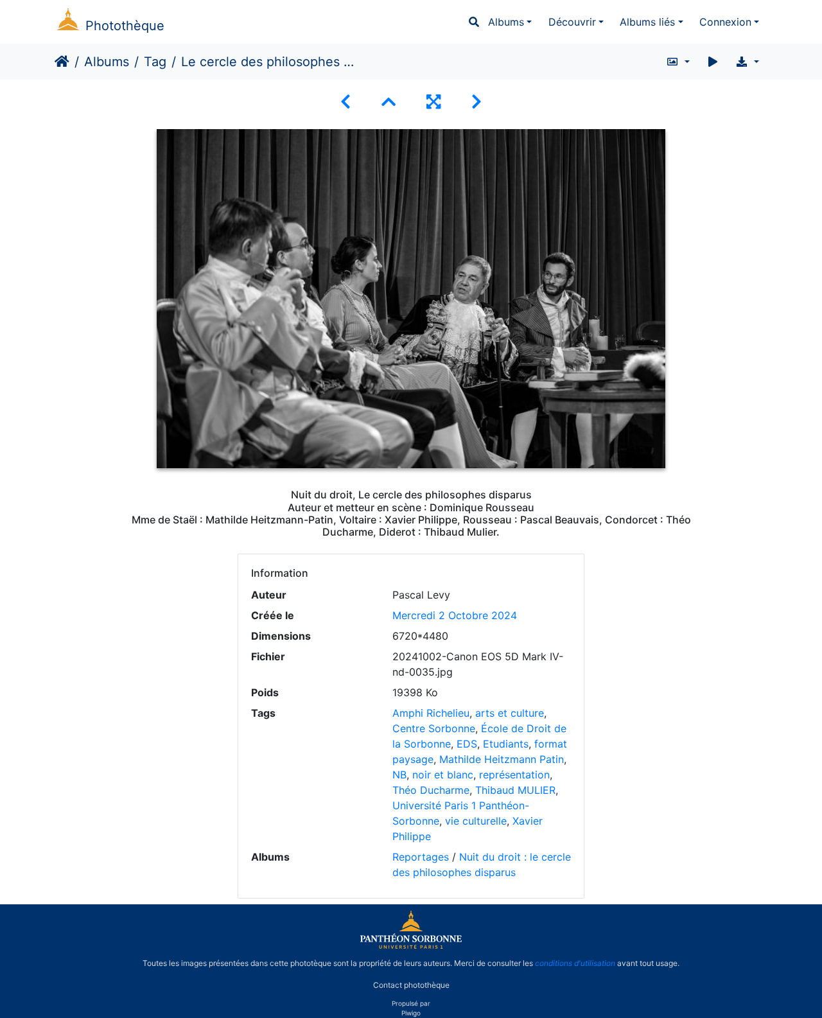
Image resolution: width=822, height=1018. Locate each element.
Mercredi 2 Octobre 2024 (454, 615)
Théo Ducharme (430, 790)
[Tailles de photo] (678, 62)
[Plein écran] (433, 102)
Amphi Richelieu (430, 712)
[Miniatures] (388, 102)
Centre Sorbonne (433, 728)
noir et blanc (442, 774)
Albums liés (647, 21)
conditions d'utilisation (575, 963)
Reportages (420, 856)
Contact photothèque (411, 985)
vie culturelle (476, 820)
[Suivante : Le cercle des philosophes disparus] (476, 102)
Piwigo (411, 1013)
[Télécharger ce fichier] (747, 62)
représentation (514, 774)
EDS (467, 743)
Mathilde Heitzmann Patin (501, 759)
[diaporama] (713, 62)
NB (399, 774)
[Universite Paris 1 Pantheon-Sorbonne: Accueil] (411, 946)
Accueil (62, 61)
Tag (155, 61)
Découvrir (572, 21)
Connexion (725, 21)
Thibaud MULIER (515, 790)
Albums (506, 21)
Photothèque (124, 25)
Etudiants (506, 743)
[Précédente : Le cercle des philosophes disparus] (345, 102)
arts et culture (509, 712)
